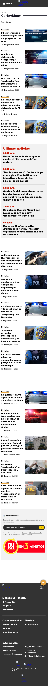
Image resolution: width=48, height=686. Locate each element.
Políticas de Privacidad (35, 656)
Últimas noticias (16, 148)
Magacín (6, 606)
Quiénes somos (9, 650)
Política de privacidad (35, 533)
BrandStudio (31, 624)
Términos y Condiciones (30, 651)
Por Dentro (7, 610)
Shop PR (6, 628)
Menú (9, 4)
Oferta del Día (9, 624)
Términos (24, 533)
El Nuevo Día (8, 602)
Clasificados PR (10, 632)
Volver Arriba (42, 587)
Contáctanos (8, 647)
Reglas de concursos (34, 647)
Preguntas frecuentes (12, 654)
